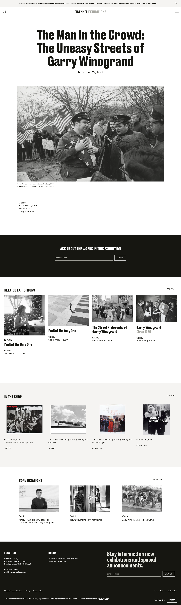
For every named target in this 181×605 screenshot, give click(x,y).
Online (7, 351)
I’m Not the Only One (18, 342)
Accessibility (37, 591)
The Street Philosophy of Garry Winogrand (109, 329)
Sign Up (168, 574)
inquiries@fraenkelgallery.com (133, 3)
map (28, 564)
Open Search (4, 12)
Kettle (162, 591)
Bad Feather (172, 591)
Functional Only (159, 600)
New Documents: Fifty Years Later (86, 520)
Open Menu (177, 12)
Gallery (51, 337)
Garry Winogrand (27, 212)
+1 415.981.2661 (11, 570)
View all (172, 289)
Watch (73, 516)
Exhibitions (97, 12)
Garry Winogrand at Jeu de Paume (138, 520)
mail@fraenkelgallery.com (15, 572)
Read (21, 516)
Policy (27, 591)
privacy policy (103, 599)
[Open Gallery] (90, 134)
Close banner (176, 3)
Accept (172, 600)
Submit (120, 258)
